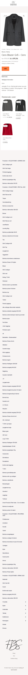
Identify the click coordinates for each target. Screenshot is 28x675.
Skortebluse (6, 457)
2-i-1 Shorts (5, 405)
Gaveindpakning (7, 202)
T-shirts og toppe (7, 423)
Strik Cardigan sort (7, 217)
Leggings (5, 495)
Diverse (4, 628)
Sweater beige (6, 348)
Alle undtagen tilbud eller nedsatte (11, 307)
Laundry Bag (6, 228)
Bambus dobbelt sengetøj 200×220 (12, 412)
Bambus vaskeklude (8, 480)
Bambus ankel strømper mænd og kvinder (13, 315)
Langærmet (6, 251)
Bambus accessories (8, 206)
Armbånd (5, 523)
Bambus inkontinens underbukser (11, 258)
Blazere (4, 52)
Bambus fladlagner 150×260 (10, 442)
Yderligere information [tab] (7, 79)
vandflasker (6, 224)
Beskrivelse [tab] (4, 76)
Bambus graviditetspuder (9, 472)
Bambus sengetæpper (8, 534)
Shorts (4, 560)
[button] (23, 15)
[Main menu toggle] (3, 3)
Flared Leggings (7, 303)
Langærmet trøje (7, 427)
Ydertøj (14, 613)
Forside (3, 49)
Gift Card (5, 435)
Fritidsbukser (6, 519)
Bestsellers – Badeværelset (9, 337)
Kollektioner (14, 617)
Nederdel (5, 579)
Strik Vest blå (6, 583)
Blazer (4, 266)
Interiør (4, 624)
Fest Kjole (5, 322)
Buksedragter (6, 484)
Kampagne (14, 621)
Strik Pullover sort (7, 221)
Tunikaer (5, 499)
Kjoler (14, 606)
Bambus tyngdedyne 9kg (9, 179)
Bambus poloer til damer (9, 288)
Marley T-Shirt (6, 277)
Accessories (6, 454)
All (3, 333)
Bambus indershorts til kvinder (10, 236)
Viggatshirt (5, 254)
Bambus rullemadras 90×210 (10, 183)
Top (4, 239)
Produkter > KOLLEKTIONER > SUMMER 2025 (14, 161)
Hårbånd (5, 345)
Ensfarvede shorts (7, 176)
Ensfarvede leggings (8, 465)
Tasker (4, 300)
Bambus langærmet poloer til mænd (12, 390)
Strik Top (5, 247)
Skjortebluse (6, 553)
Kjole (4, 549)
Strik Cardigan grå (7, 164)
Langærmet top (7, 487)
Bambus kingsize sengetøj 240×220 (12, 386)
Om (14, 656)
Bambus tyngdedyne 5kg (9, 564)
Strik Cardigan (6, 269)
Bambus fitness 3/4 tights (9, 262)
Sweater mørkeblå (7, 375)
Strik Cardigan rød (7, 296)
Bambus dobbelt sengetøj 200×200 (12, 311)
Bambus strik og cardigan (9, 476)
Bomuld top (6, 397)
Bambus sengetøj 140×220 (9, 594)
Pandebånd (6, 461)
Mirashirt (5, 408)
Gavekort (5, 491)
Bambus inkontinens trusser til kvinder (12, 542)
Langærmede (6, 382)
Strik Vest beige (7, 168)
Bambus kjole (6, 318)
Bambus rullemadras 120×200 (10, 568)
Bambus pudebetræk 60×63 (10, 232)
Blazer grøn (5, 431)
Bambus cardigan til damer (10, 538)
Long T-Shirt (6, 439)
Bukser (4, 213)
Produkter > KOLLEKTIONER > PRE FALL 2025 (14, 187)
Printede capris (6, 330)
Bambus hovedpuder (8, 506)
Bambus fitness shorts (8, 341)
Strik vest (5, 273)
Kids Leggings (6, 352)
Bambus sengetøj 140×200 (9, 367)
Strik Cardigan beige (8, 191)
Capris (4, 530)
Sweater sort (6, 401)
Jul (3, 378)
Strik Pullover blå (7, 194)
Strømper (5, 281)
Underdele (14, 609)
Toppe (4, 198)
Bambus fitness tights (8, 572)
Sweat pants (6, 557)
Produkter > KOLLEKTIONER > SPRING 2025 (13, 575)
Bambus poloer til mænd (9, 510)
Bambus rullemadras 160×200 (10, 209)
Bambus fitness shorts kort (9, 416)
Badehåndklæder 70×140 (9, 446)
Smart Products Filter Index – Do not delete (13, 502)
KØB (5, 68)
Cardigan (5, 545)
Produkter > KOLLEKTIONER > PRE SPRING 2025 (13, 514)
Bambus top (6, 292)
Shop (14, 653)
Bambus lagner (6, 360)
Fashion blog (14, 658)
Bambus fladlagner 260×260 (10, 363)
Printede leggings (7, 172)
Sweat (4, 587)
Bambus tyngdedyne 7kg (9, 450)
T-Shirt (4, 469)
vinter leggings (6, 326)
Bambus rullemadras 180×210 (10, 598)
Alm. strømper (6, 420)
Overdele (14, 602)
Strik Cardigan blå (7, 243)
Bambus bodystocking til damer (11, 393)
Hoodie (4, 526)
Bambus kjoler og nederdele (10, 284)
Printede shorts (6, 356)
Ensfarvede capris (7, 590)
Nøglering (5, 371)
